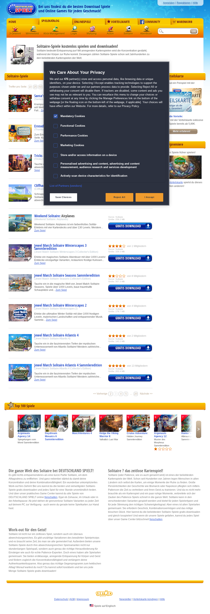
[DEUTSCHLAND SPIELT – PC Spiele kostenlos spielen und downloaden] (22, 7)
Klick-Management (55, 30)
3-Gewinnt (15, 33)
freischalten (51, 497)
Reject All (119, 197)
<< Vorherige (100, 393)
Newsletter (125, 599)
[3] (83, 431)
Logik (74, 30)
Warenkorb (184, 22)
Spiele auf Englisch (105, 606)
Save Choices (63, 197)
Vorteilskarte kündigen (145, 599)
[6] (165, 431)
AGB (72, 599)
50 (40, 86)
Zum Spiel (40, 140)
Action (110, 30)
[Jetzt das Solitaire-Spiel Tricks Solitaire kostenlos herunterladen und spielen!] (20, 170)
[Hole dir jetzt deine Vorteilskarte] (180, 111)
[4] (111, 431)
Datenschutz (61, 599)
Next (198, 429)
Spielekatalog (50, 21)
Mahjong (92, 30)
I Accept (149, 197)
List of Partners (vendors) (66, 185)
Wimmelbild (33, 30)
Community (152, 22)
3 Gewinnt (15, 30)
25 (35, 86)
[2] (56, 431)
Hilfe (195, 2)
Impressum (83, 599)
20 (135, 393)
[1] (29, 431)
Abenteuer (146, 30)
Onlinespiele (82, 22)
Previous (11, 429)
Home (12, 22)
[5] (138, 431)
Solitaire (128, 30)
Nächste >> (146, 393)
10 (30, 86)
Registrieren (184, 2)
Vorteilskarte (120, 22)
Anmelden (169, 2)
